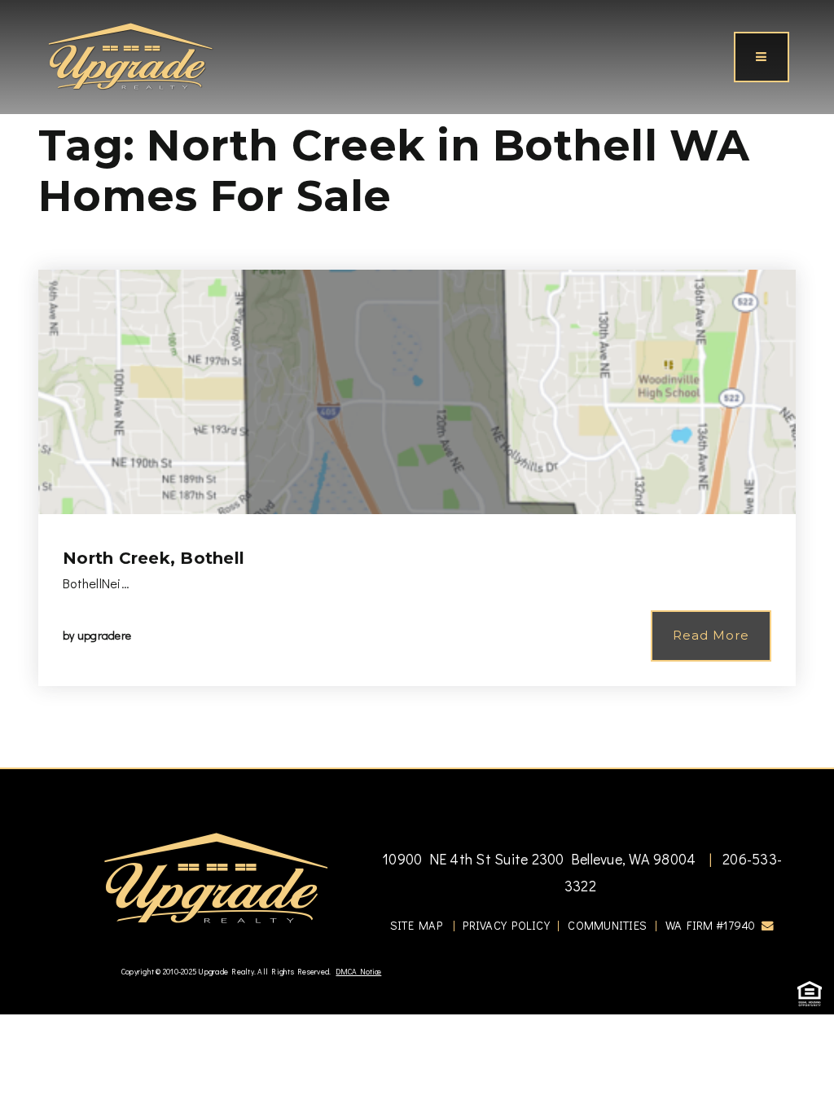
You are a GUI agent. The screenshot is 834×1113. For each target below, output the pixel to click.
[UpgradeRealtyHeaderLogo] (216, 876)
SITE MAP (416, 925)
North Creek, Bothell (153, 558)
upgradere (104, 635)
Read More (711, 635)
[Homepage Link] (130, 54)
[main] (417, 384)
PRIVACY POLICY (506, 925)
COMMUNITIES (607, 925)
